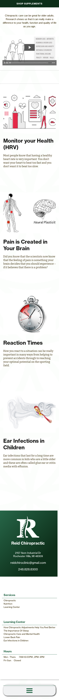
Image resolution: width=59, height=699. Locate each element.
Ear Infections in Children (16, 640)
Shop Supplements (29, 3)
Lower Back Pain (12, 637)
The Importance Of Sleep (16, 630)
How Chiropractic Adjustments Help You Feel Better (29, 627)
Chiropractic (10, 600)
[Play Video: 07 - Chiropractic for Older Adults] (29, 47)
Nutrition (8, 603)
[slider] (29, 62)
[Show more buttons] (53, 62)
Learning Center (12, 607)
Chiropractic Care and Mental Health (22, 634)
